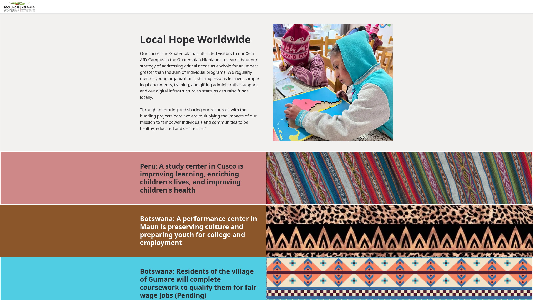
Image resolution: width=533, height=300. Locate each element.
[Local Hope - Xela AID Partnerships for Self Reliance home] (19, 7)
